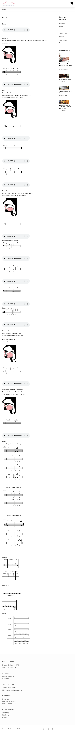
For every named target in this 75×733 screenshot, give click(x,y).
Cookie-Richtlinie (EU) (9, 703)
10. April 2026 (62, 81)
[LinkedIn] (39, 729)
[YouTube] (53, 729)
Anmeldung (5, 712)
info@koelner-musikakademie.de (12, 690)
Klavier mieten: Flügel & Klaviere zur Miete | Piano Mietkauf (65, 65)
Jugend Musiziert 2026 (65, 79)
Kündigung (5, 715)
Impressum (5, 699)
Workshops (62, 30)
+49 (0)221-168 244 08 (9, 687)
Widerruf (4, 717)
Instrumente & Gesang (62, 25)
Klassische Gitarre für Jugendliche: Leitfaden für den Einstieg (65, 107)
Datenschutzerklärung (8, 701)
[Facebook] (48, 729)
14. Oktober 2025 (63, 95)
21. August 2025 (62, 110)
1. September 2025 (63, 69)
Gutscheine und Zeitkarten (63, 42)
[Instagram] (44, 729)
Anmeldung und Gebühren (63, 35)
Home (67, 9)
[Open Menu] (72, 3)
